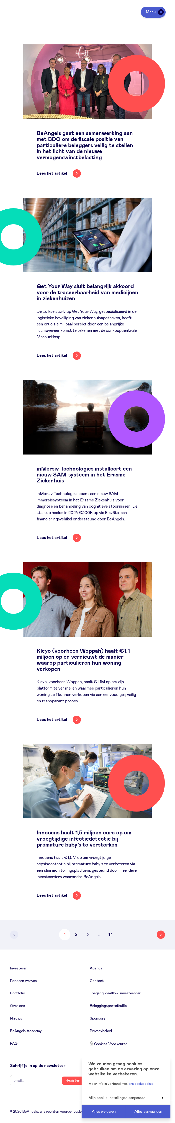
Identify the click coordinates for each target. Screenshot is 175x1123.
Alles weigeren (104, 1111)
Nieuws (16, 1018)
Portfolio (17, 993)
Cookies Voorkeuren (111, 1044)
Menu (151, 12)
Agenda (96, 968)
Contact (97, 981)
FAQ (14, 1043)
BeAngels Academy (26, 1031)
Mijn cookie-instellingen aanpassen (117, 1098)
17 (110, 935)
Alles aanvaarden (148, 1111)
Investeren (18, 968)
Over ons (17, 1006)
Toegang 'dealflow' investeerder (115, 993)
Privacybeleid (101, 1031)
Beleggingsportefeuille (108, 1006)
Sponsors (98, 1018)
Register (73, 1080)
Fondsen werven (23, 981)
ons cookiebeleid (141, 1083)
